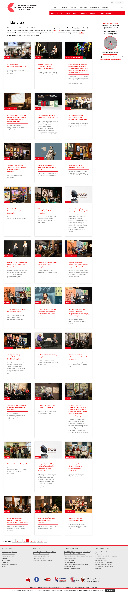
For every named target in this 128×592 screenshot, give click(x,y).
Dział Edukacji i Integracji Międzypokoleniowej (77, 552)
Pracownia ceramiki (69, 562)
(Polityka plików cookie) (97, 590)
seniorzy (108, 13)
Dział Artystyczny (69, 560)
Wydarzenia (63, 8)
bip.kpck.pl (98, 568)
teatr (61, 13)
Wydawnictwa (94, 8)
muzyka (68, 13)
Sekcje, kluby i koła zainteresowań (43, 560)
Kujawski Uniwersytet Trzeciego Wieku (44, 552)
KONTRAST (119, 2)
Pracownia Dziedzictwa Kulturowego (74, 554)
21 (42, 541)
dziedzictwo (83, 13)
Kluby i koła (83, 8)
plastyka (75, 13)
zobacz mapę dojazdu (110, 54)
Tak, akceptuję (110, 590)
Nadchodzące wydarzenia (9, 552)
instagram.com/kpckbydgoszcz (104, 566)
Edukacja (73, 8)
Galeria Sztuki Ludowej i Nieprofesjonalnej (76, 564)
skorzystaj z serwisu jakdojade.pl (110, 59)
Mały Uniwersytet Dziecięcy (41, 556)
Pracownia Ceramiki (39, 558)
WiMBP (81, 33)
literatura (54, 13)
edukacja (92, 13)
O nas (55, 8)
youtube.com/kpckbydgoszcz (103, 564)
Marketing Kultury (69, 566)
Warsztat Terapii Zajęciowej (72, 568)
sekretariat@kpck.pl (101, 560)
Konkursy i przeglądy (8, 556)
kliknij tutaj (56, 30)
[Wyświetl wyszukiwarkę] (122, 8)
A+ (112, 2)
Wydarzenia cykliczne (8, 554)
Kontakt (105, 8)
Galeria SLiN (5, 562)
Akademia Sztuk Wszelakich (41, 554)
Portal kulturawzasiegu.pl (9, 564)
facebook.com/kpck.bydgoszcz (104, 562)
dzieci (102, 13)
